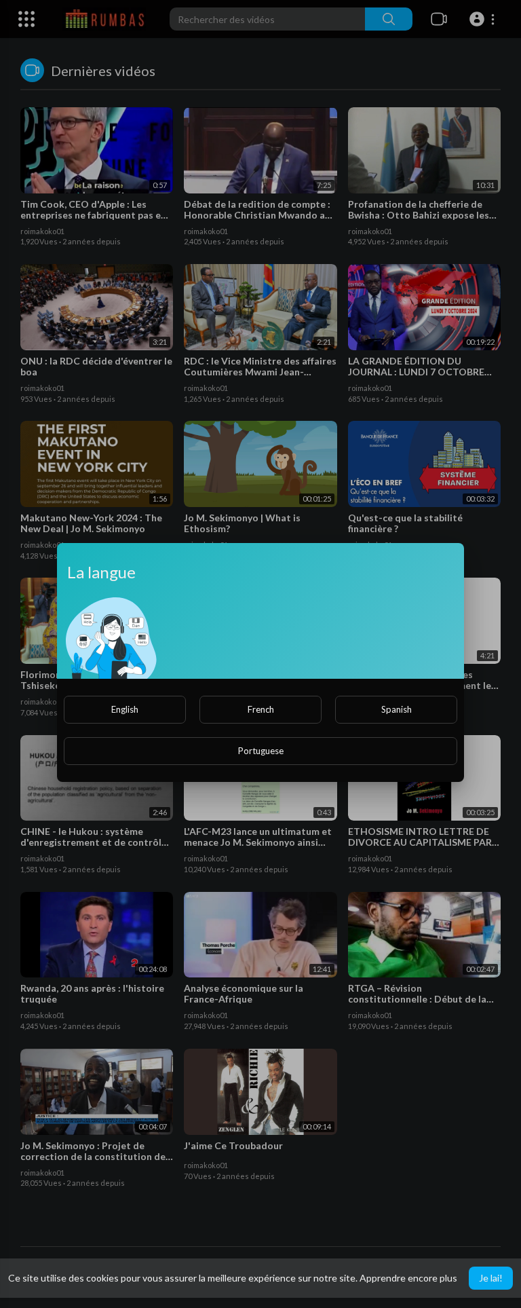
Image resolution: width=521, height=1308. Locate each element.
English (124, 709)
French (261, 709)
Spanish (396, 709)
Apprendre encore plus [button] (408, 1278)
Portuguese (261, 750)
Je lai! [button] (491, 1278)
